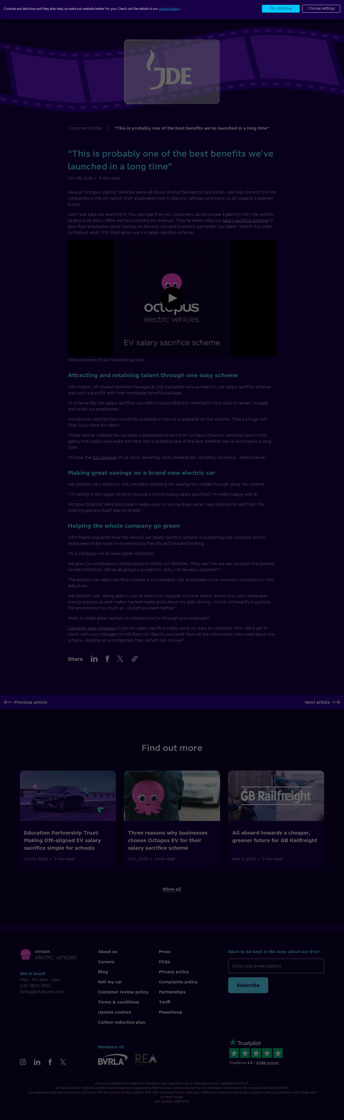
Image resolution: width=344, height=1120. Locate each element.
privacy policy (169, 9)
